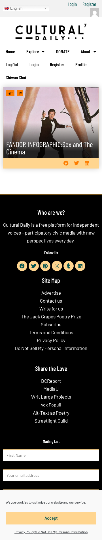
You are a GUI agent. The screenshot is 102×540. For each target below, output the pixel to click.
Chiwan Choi (16, 77)
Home (10, 51)
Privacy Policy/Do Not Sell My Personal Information (51, 532)
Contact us (51, 300)
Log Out (12, 64)
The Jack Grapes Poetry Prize (51, 316)
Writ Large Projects (51, 396)
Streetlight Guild (51, 420)
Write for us (51, 308)
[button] (66, 163)
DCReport (51, 381)
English (15, 8)
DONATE (62, 51)
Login (72, 4)
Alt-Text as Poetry (51, 413)
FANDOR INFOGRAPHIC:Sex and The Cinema (49, 148)
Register (89, 4)
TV (20, 93)
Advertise (51, 293)
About (85, 51)
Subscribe (51, 324)
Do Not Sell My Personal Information (51, 348)
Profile (80, 64)
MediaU (51, 389)
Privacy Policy (51, 340)
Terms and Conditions (51, 332)
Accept (51, 518)
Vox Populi (51, 404)
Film (10, 93)
